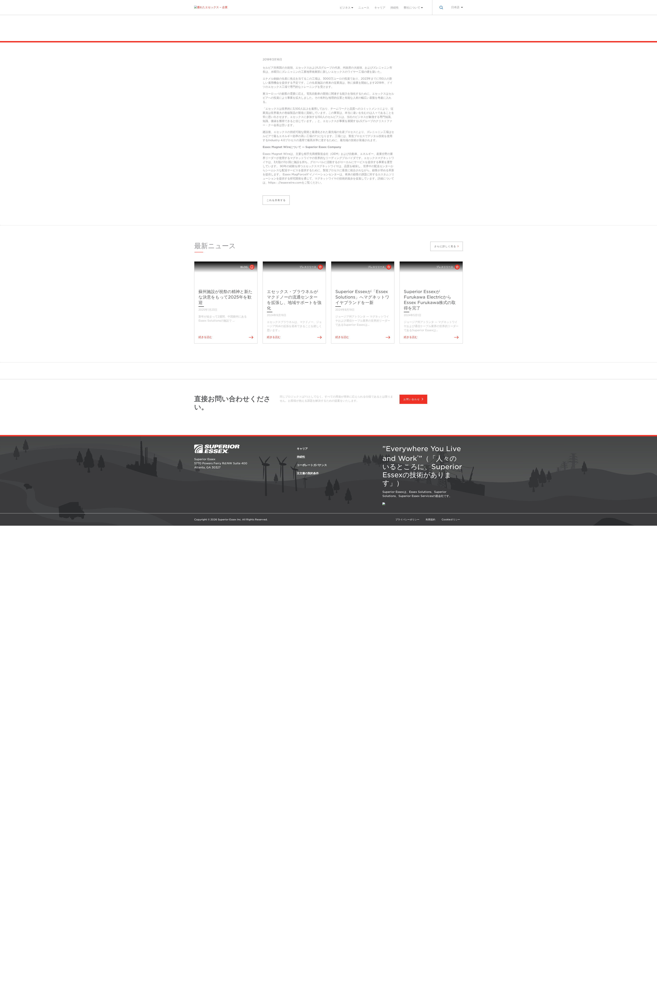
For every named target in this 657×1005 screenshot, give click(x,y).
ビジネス (345, 7)
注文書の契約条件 (308, 473)
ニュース (363, 7)
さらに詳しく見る (445, 246)
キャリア (379, 7)
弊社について (412, 7)
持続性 (394, 7)
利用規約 (430, 519)
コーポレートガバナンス (312, 465)
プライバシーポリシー (407, 519)
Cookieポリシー (451, 519)
